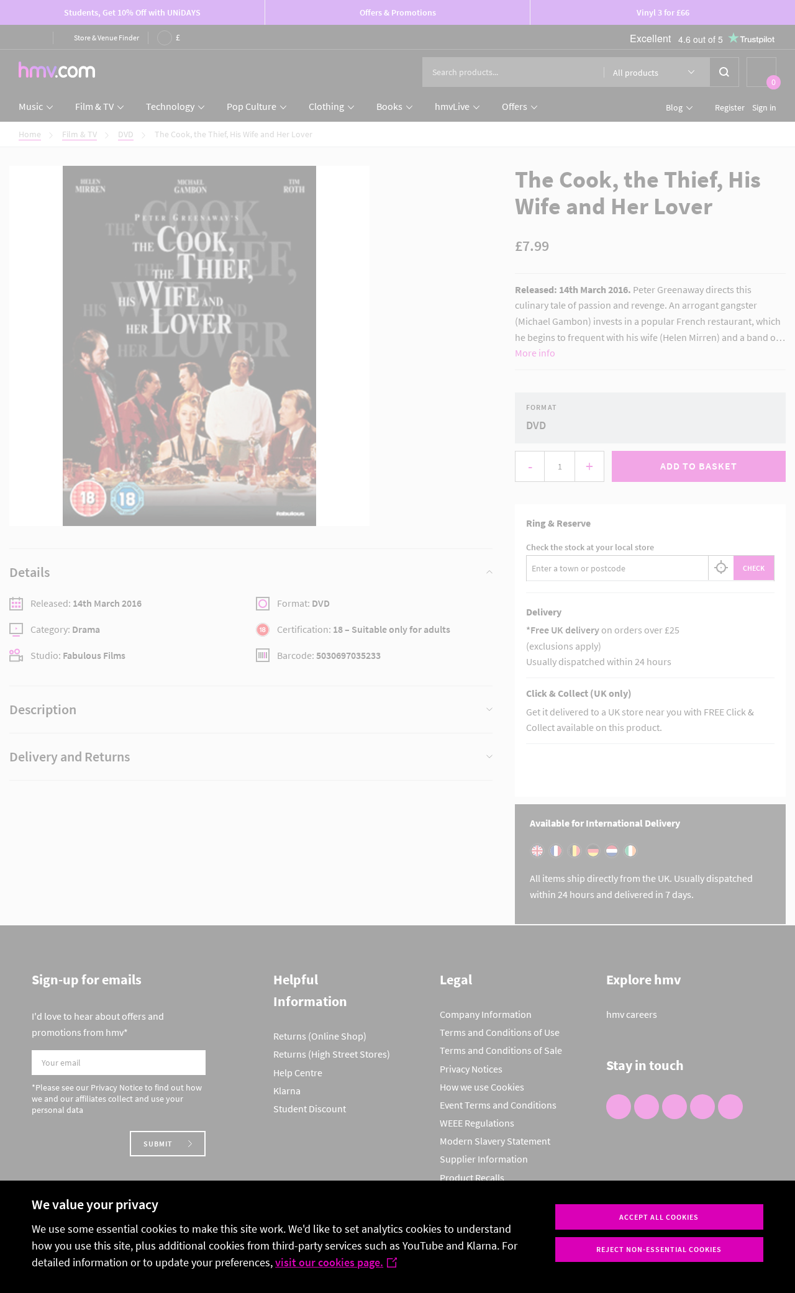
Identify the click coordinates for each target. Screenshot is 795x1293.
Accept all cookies (659, 1217)
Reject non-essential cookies (659, 1249)
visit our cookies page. (329, 1262)
